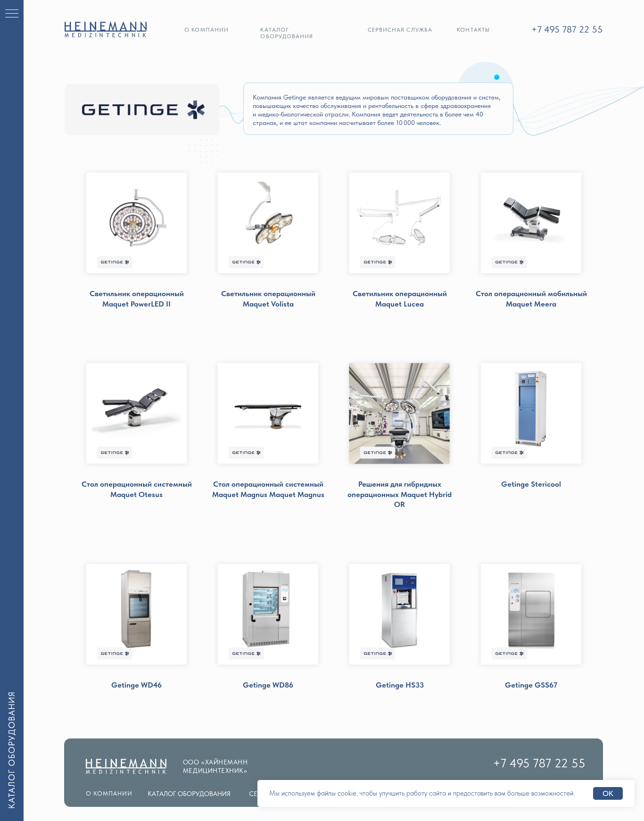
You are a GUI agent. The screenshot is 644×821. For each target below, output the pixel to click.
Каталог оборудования (286, 33)
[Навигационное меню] (11, 14)
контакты (473, 29)
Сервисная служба (400, 29)
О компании (206, 29)
